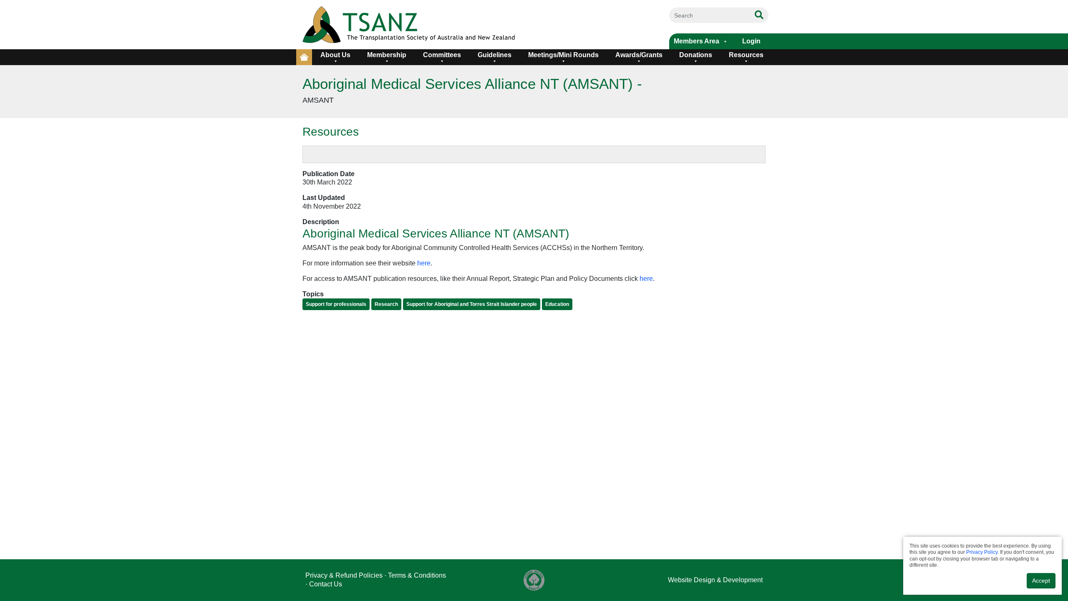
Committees (442, 54)
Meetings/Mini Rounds (563, 54)
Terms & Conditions (417, 575)
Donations (695, 54)
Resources (746, 54)
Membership (386, 54)
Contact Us (325, 584)
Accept (1041, 580)
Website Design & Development (715, 579)
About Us (335, 54)
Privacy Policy (981, 552)
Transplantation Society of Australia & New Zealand (439, 24)
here (424, 263)
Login (751, 41)
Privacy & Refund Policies (344, 575)
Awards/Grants (638, 54)
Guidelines (494, 54)
